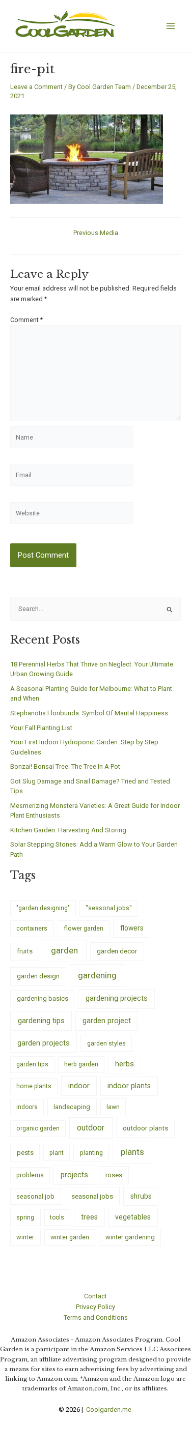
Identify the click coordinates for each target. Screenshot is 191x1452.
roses (113, 1175)
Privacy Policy (95, 1307)
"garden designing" (43, 908)
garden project (107, 1020)
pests (25, 1152)
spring (25, 1217)
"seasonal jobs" (109, 908)
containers (31, 928)
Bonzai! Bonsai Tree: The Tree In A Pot (65, 766)
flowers (132, 928)
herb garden (81, 1064)
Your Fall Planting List (41, 728)
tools (57, 1217)
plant (56, 1152)
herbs (124, 1064)
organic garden (38, 1128)
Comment (26, 320)
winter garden (69, 1237)
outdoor (90, 1127)
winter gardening (130, 1237)
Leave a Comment (36, 87)
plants (132, 1152)
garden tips (32, 1064)
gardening (97, 975)
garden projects (43, 1043)
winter (25, 1237)
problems (30, 1175)
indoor (79, 1085)
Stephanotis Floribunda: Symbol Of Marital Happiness (89, 713)
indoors (27, 1107)
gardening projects (117, 998)
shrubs (141, 1196)
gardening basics (42, 998)
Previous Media (95, 233)
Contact (95, 1296)
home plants (33, 1086)
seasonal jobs (92, 1196)
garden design (38, 976)
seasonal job (35, 1196)
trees (89, 1217)
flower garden (83, 928)
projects (74, 1175)
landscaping (71, 1107)
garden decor (117, 951)
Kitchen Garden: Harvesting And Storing (68, 830)
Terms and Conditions (96, 1317)
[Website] (71, 515)
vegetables (133, 1217)
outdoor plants (145, 1128)
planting (91, 1152)
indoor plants (129, 1086)
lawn (113, 1107)
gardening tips (41, 1020)
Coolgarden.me (109, 1409)
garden (64, 950)
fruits (25, 951)
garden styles (106, 1043)
